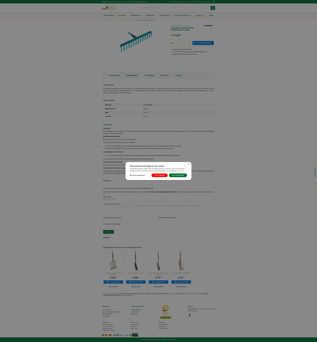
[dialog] (158, 171)
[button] (137, 175)
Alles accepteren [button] (178, 175)
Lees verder (180, 171)
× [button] (188, 164)
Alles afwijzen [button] (160, 175)
